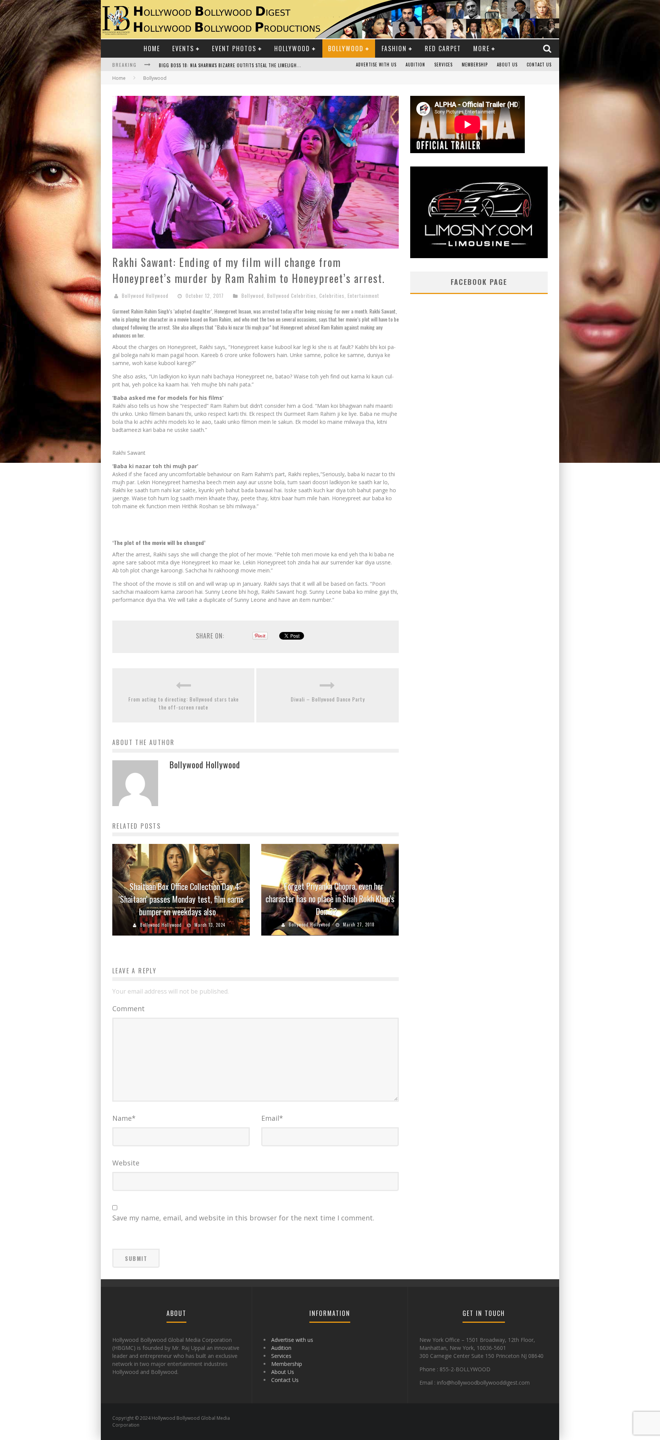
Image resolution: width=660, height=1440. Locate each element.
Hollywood (292, 48)
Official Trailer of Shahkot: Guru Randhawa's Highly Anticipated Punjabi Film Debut (252, 65)
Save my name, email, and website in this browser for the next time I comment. (243, 1217)
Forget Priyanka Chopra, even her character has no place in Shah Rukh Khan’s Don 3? (330, 898)
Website (125, 1162)
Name (124, 1118)
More (481, 48)
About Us (507, 64)
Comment (128, 1008)
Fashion (394, 48)
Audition (415, 64)
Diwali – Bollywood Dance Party (328, 699)
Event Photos (234, 48)
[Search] (548, 48)
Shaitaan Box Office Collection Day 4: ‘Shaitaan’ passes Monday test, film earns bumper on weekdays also (181, 899)
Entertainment (363, 295)
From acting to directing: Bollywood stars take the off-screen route (183, 703)
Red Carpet (443, 48)
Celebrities (332, 295)
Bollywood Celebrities (291, 295)
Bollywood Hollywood (145, 295)
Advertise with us (376, 64)
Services (443, 64)
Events (183, 48)
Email (272, 1118)
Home (152, 48)
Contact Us (539, 64)
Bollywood (346, 48)
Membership (475, 64)
